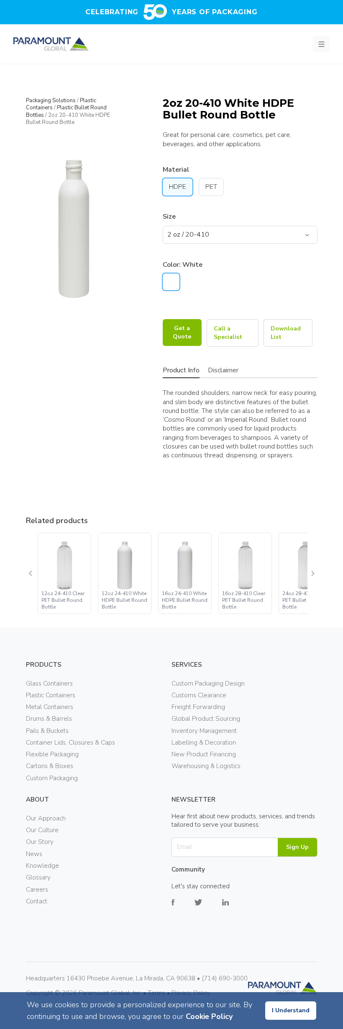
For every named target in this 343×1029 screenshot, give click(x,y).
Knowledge (42, 865)
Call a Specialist (228, 333)
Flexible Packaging (52, 754)
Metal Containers (49, 707)
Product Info (181, 370)
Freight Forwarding (198, 707)
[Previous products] (31, 573)
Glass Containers (49, 683)
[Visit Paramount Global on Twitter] (208, 908)
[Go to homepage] (51, 44)
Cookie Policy (209, 1016)
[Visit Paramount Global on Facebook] (183, 908)
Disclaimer (223, 370)
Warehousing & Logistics (206, 766)
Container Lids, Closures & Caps (70, 742)
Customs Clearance (199, 695)
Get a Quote (182, 332)
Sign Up (297, 847)
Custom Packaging (52, 778)
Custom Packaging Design (208, 683)
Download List (286, 333)
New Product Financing (204, 754)
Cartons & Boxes (49, 766)
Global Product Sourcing (206, 718)
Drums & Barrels (49, 718)
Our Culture (42, 830)
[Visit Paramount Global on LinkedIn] (235, 908)
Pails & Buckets (47, 731)
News (34, 854)
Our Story (40, 842)
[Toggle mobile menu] (321, 44)
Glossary (38, 877)
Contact (36, 901)
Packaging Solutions (51, 100)
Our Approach (46, 818)
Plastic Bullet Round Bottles (66, 111)
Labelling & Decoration (204, 742)
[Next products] (312, 573)
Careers (37, 889)
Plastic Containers (50, 695)
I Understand (291, 1010)
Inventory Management (204, 731)
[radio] (171, 281)
